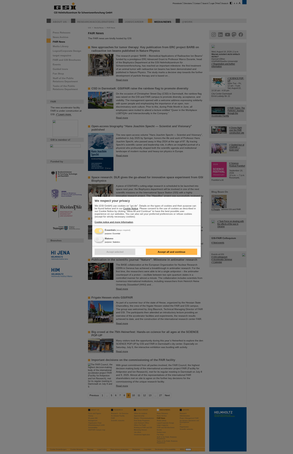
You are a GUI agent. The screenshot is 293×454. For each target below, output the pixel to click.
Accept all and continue (171, 251)
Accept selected (114, 251)
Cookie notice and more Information (114, 222)
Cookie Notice (130, 208)
